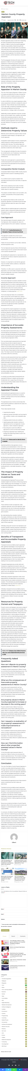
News (7, 9)
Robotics (4, 1028)
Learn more (19, 291)
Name (2, 909)
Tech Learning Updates (7, 989)
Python (3, 1035)
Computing (4, 1041)
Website (3, 919)
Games (3, 993)
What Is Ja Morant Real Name (17, 947)
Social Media (4, 998)
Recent (13, 936)
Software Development (7, 1024)
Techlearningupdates (6, 978)
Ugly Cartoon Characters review (18, 959)
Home (3, 9)
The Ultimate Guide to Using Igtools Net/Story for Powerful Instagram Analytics (17, 942)
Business (4, 991)
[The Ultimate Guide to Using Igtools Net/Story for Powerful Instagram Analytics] (5, 942)
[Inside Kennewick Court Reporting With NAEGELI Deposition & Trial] (21, 855)
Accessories (4, 1022)
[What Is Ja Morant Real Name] (5, 949)
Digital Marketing (5, 1002)
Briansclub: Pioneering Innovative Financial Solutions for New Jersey (7, 878)
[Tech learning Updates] (8, 3)
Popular (4, 936)
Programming (5, 1015)
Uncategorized (5, 1043)
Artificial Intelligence (6, 1007)
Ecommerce (4, 1011)
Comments (22, 936)
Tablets (3, 1037)
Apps (3, 996)
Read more (18, 585)
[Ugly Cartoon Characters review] (5, 961)
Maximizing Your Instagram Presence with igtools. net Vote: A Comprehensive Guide (18, 955)
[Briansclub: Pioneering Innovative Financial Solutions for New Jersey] (7, 871)
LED (3, 1033)
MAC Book (4, 1046)
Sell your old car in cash (6, 1051)
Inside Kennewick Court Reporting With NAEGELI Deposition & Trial (21, 862)
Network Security (6, 1026)
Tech (3, 985)
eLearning (4, 1017)
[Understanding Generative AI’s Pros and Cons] (5, 967)
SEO (3, 1000)
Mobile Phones (5, 1020)
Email (2, 914)
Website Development (6, 1004)
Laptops (3, 1009)
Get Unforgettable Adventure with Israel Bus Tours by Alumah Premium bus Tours (20, 878)
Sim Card (4, 1030)
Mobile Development (6, 1039)
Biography (4, 983)
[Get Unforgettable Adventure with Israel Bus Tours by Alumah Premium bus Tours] (21, 871)
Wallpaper (4, 980)
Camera (3, 1013)
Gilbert (14, 842)
